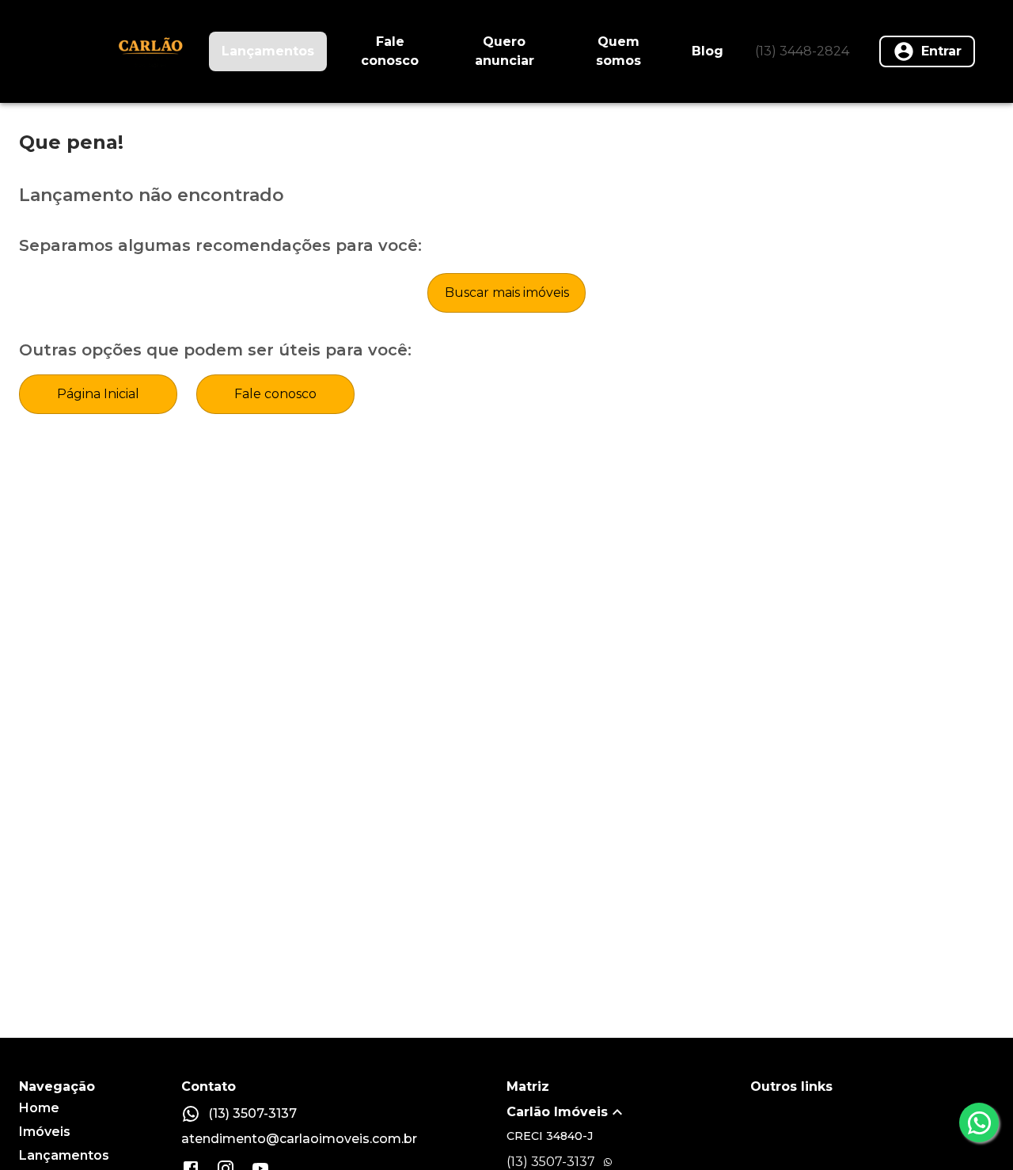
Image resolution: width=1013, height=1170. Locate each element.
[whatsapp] (979, 1122)
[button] (628, 1112)
